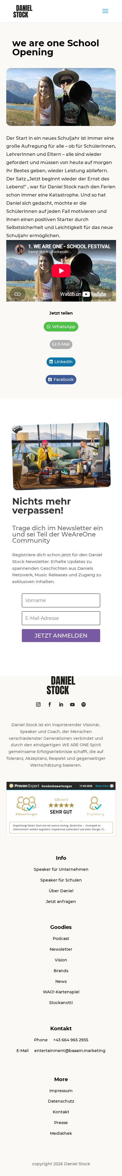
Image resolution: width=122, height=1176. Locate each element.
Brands (61, 970)
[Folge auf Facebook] (49, 704)
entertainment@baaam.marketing (70, 1050)
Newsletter (61, 949)
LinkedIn (63, 361)
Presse (61, 1122)
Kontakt (61, 1111)
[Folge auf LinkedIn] (61, 704)
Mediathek (61, 1133)
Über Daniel (61, 890)
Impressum (61, 1090)
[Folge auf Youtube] (72, 704)
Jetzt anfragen (61, 901)
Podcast (61, 938)
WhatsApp (63, 326)
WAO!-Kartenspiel (61, 991)
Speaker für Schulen (61, 880)
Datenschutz (61, 1101)
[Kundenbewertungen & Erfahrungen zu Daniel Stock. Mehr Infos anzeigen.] (61, 834)
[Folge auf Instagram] (38, 704)
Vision (61, 960)
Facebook (64, 379)
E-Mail (64, 344)
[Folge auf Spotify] (83, 704)
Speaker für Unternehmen (61, 869)
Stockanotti (61, 1002)
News (61, 981)
